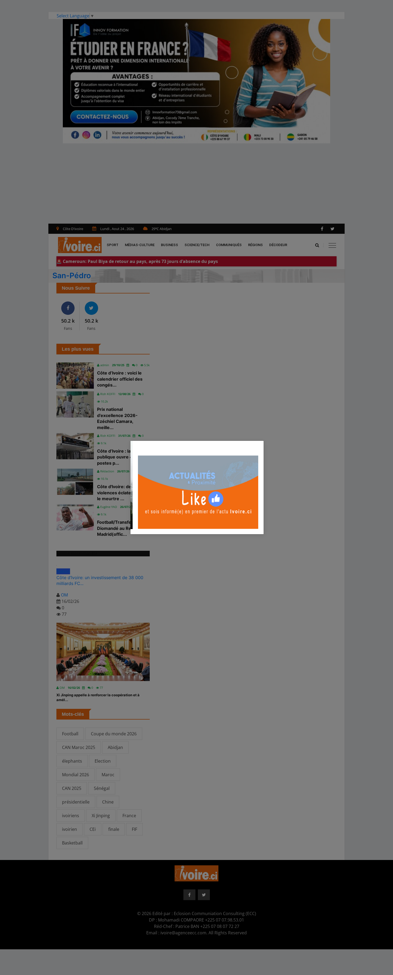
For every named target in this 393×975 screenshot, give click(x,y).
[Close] (259, 443)
